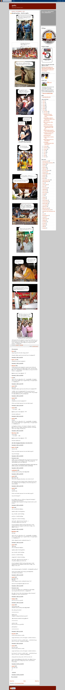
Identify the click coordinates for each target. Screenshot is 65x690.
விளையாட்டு (45, 206)
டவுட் (43, 195)
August (45, 149)
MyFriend (13, 365)
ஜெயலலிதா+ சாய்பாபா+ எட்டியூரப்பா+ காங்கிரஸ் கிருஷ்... (48, 115)
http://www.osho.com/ (47, 97)
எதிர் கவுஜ (44, 168)
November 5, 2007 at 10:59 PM (17, 505)
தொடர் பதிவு (45, 192)
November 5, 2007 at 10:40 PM (17, 395)
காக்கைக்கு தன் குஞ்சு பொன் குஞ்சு (49, 211)
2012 (44, 102)
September (46, 147)
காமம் (44, 213)
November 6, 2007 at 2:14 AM (17, 631)
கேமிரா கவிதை (45, 203)
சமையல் (44, 198)
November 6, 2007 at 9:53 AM (17, 643)
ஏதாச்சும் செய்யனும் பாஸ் (47, 209)
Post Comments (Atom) (19, 683)
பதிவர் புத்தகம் (45, 218)
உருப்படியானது (45, 187)
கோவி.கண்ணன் (45, 215)
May (45, 153)
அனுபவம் (44, 167)
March (45, 156)
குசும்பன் (13, 386)
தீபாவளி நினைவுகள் (47, 135)
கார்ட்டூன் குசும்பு (35, 346)
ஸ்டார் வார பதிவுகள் (46, 170)
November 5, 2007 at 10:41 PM (17, 405)
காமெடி (44, 165)
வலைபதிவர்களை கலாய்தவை (48, 162)
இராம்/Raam (14, 531)
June (45, 152)
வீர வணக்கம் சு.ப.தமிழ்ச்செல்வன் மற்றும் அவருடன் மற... (49, 143)
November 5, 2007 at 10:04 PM (17, 363)
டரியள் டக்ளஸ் (45, 184)
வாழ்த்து (44, 175)
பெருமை (44, 223)
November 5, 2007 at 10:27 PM (17, 383)
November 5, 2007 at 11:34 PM (17, 596)
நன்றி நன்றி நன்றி (46, 120)
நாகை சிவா (14, 633)
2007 (44, 110)
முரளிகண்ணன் (14, 470)
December (46, 111)
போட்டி (44, 186)
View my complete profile (48, 93)
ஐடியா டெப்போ (45, 200)
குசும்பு (14, 5)
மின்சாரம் (44, 224)
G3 (12, 377)
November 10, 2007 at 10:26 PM (18, 674)
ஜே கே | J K (14, 359)
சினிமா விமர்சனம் (46, 181)
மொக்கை (44, 164)
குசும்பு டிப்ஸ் (45, 190)
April (45, 155)
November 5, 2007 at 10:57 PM (17, 486)
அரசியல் (44, 197)
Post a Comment (14, 676)
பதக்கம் (44, 217)
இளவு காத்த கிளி (46, 208)
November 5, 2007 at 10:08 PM (17, 375)
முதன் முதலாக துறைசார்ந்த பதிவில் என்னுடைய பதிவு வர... (48, 127)
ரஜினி (44, 226)
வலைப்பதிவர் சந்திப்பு (46, 179)
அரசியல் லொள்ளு (46, 173)
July (45, 150)
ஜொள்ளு (44, 176)
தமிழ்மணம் (44, 189)
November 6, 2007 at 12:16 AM (17, 602)
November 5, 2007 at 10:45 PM (17, 445)
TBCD (13, 507)
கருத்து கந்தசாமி (45, 201)
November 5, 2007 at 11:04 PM (17, 529)
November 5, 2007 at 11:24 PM (17, 585)
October (45, 146)
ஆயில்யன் (13, 598)
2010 (44, 105)
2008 (44, 108)
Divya (13, 351)
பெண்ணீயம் (45, 221)
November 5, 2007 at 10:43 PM (17, 430)
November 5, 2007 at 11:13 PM (17, 542)
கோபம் (44, 178)
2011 (44, 104)
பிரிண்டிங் (44, 220)
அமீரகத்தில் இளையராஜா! (48, 124)
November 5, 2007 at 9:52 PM (17, 357)
